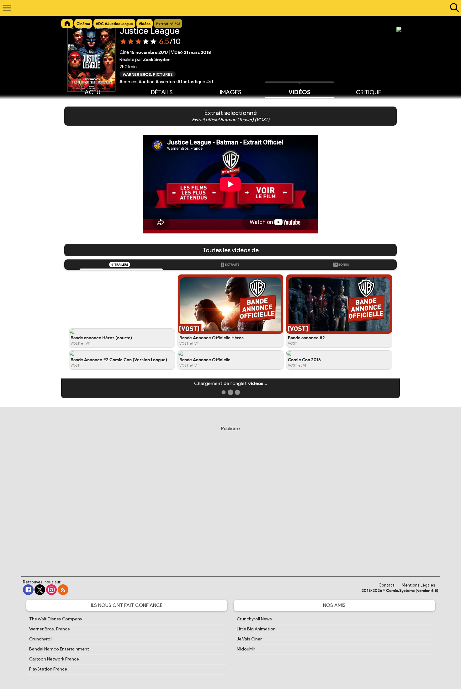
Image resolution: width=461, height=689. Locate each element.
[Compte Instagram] (51, 589)
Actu (92, 92)
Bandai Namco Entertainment (59, 649)
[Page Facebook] (28, 589)
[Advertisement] (230, 495)
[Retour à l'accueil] (227, 8)
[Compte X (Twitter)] (39, 589)
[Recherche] (453, 8)
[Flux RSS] (63, 589)
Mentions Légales (418, 585)
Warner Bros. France (49, 629)
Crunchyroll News (254, 619)
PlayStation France (48, 669)
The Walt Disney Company (55, 619)
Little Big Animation (256, 629)
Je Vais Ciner (249, 639)
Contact (387, 585)
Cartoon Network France (54, 659)
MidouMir (246, 649)
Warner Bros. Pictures (147, 74)
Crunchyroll (40, 639)
